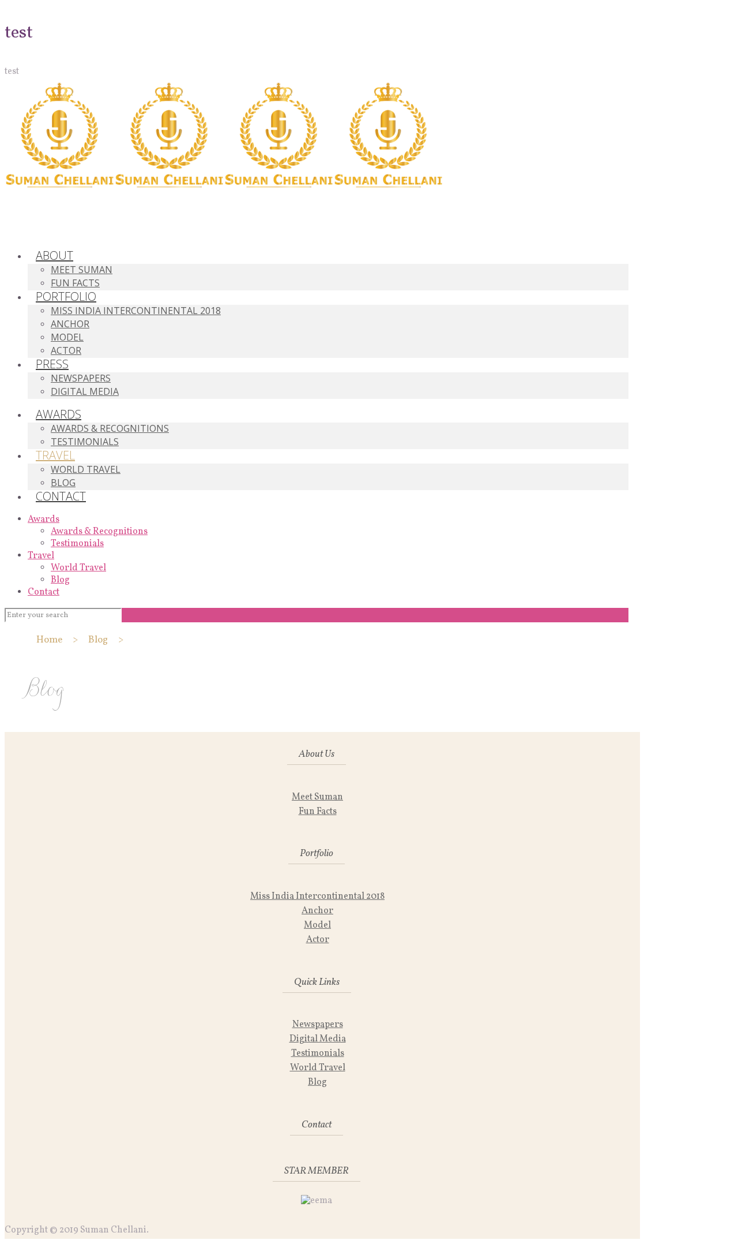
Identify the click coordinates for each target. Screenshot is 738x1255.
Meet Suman (317, 797)
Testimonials (77, 543)
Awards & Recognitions (99, 531)
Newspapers (317, 1024)
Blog (60, 580)
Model (317, 925)
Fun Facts (318, 811)
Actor (317, 939)
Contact (43, 592)
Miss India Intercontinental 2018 (317, 896)
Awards (43, 519)
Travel (41, 556)
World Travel (78, 568)
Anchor (317, 911)
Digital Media (317, 1039)
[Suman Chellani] (224, 185)
